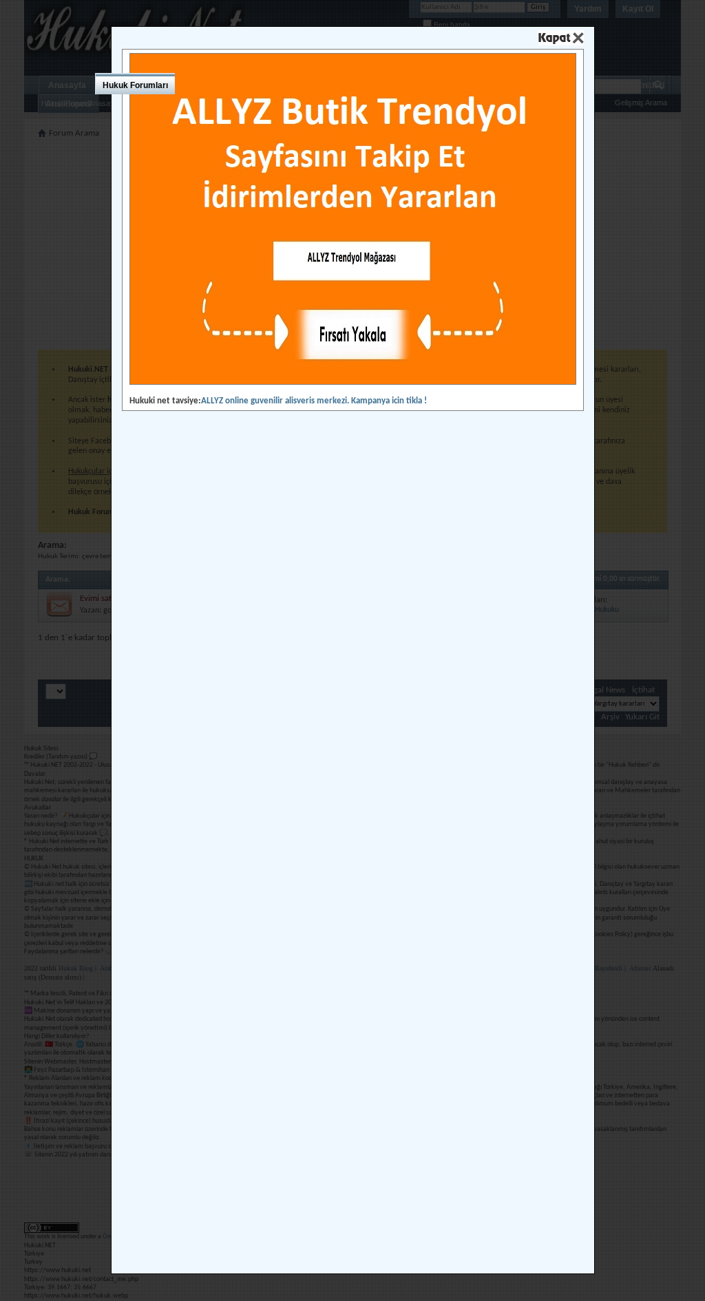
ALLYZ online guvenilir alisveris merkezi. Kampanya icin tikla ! (314, 400)
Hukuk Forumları (135, 85)
